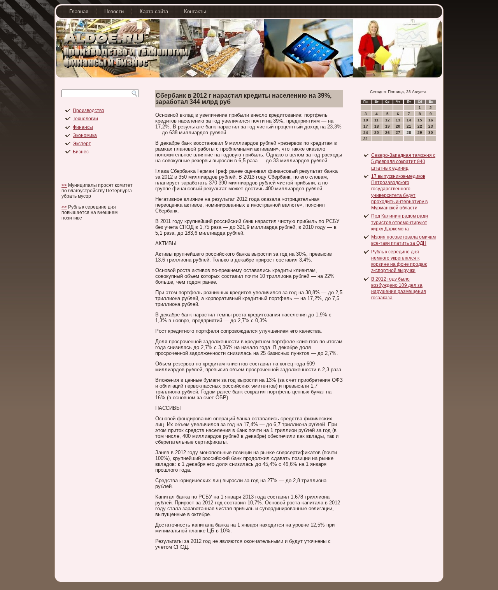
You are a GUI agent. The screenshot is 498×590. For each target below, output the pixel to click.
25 (376, 132)
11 (376, 120)
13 (398, 120)
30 (430, 132)
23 (430, 126)
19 (387, 126)
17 (365, 126)
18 (376, 126)
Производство (88, 110)
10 (365, 120)
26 (387, 132)
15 (419, 120)
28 (409, 132)
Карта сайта (154, 11)
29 (419, 132)
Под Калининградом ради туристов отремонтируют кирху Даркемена (399, 222)
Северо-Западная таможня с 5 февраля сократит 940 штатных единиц (403, 162)
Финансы (83, 127)
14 (409, 120)
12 (387, 120)
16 (430, 120)
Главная (78, 11)
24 (365, 132)
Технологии (85, 118)
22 (419, 126)
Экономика (85, 135)
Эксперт (82, 143)
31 (365, 139)
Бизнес (81, 152)
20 (398, 126)
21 (409, 126)
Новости (114, 11)
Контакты (195, 11)
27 (398, 132)
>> (64, 185)
